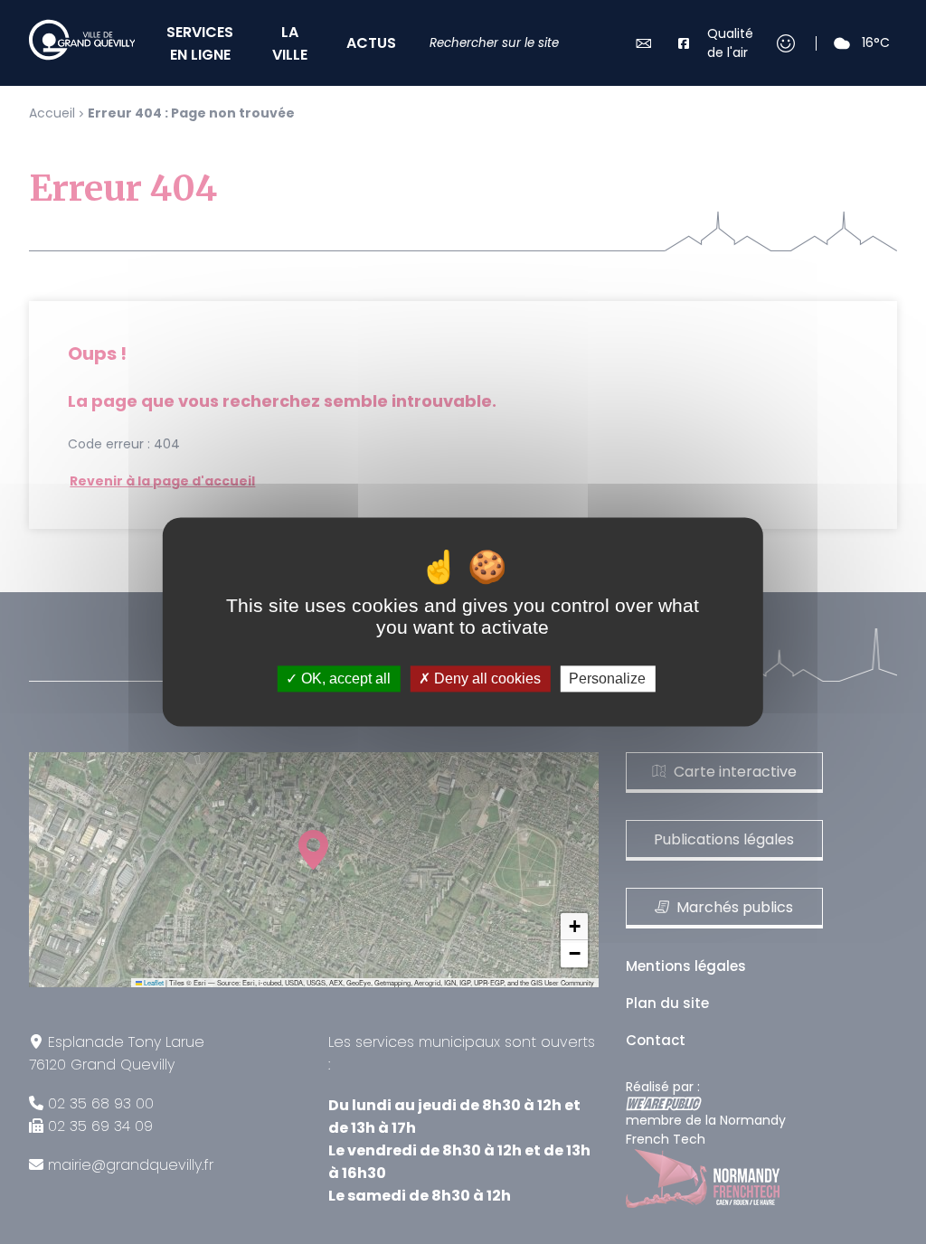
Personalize (607, 678)
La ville (289, 43)
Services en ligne (199, 43)
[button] (574, 926)
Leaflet (153, 982)
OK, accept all (344, 678)
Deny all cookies (485, 678)
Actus (371, 43)
